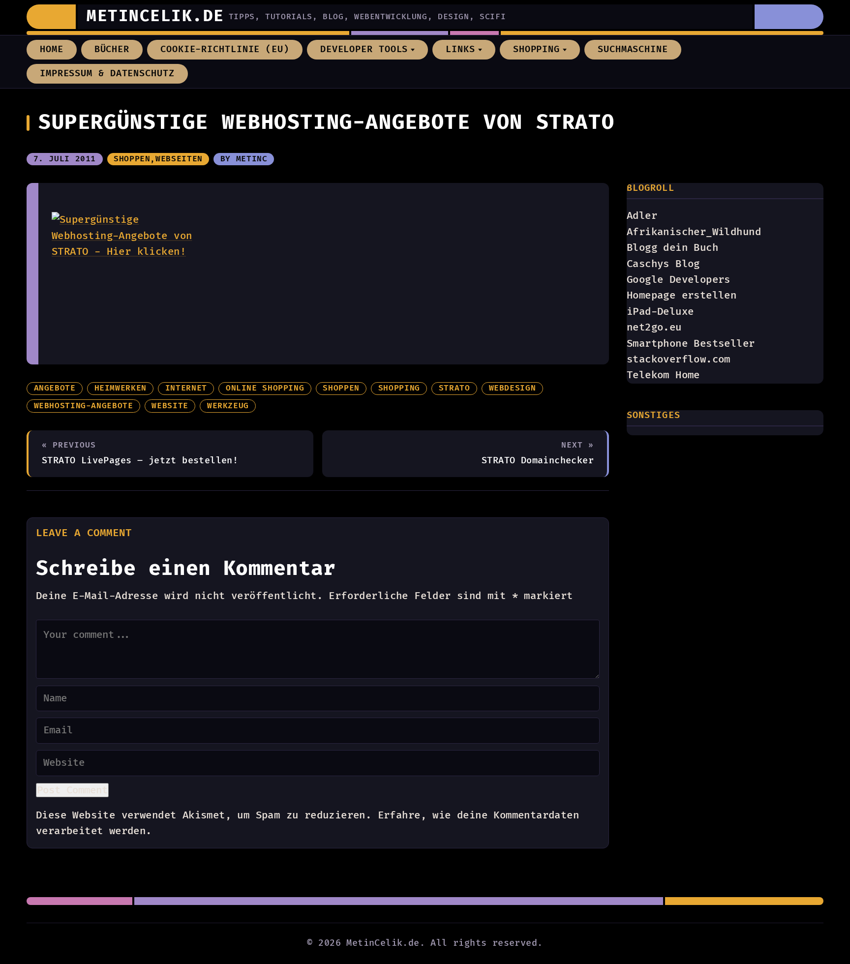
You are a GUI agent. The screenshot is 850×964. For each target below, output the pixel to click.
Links (460, 49)
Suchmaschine (633, 49)
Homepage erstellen (681, 295)
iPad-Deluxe (660, 311)
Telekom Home (663, 375)
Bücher (111, 49)
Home (51, 49)
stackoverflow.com (678, 359)
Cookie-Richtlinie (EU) (224, 49)
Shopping (536, 49)
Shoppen (132, 159)
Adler (642, 216)
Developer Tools (364, 49)
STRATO (454, 388)
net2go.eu (654, 327)
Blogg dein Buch (672, 247)
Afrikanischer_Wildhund (694, 232)
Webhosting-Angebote (83, 406)
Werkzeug (228, 406)
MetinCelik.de (155, 16)
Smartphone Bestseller (691, 343)
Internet (186, 388)
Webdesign (512, 388)
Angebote (55, 388)
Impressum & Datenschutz (107, 73)
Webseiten (179, 159)
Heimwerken (120, 388)
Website (170, 406)
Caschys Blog (663, 264)
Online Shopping (265, 388)
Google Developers (678, 279)
